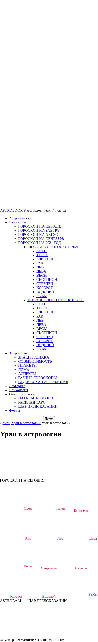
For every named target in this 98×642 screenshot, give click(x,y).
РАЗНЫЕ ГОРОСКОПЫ (37, 378)
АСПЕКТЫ (27, 374)
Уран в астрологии (26, 423)
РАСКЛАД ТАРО (32, 402)
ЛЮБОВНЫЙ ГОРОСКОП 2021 (53, 247)
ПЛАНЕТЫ (27, 365)
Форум (14, 410)
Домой (5, 423)
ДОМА (23, 369)
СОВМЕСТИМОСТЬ (35, 361)
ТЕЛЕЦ (42, 255)
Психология (18, 390)
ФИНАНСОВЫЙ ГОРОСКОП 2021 (55, 300)
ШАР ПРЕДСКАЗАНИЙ (38, 406)
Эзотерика (17, 386)
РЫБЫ (41, 296)
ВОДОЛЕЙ (45, 292)
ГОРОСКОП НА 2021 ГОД (39, 243)
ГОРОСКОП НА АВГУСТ (39, 234)
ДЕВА (41, 271)
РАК (39, 263)
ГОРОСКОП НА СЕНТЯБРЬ (41, 239)
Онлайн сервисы (22, 394)
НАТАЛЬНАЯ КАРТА (36, 398)
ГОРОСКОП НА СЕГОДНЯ (40, 226)
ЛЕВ (40, 267)
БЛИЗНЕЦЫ (46, 259)
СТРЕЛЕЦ (44, 284)
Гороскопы (17, 222)
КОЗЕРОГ (44, 288)
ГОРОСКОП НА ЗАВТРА (38, 230)
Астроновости (20, 218)
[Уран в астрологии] (34, 476)
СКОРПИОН (46, 279)
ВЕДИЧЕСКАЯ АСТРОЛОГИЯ (43, 382)
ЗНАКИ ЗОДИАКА (33, 357)
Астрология (18, 353)
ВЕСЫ (41, 275)
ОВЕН (41, 251)
